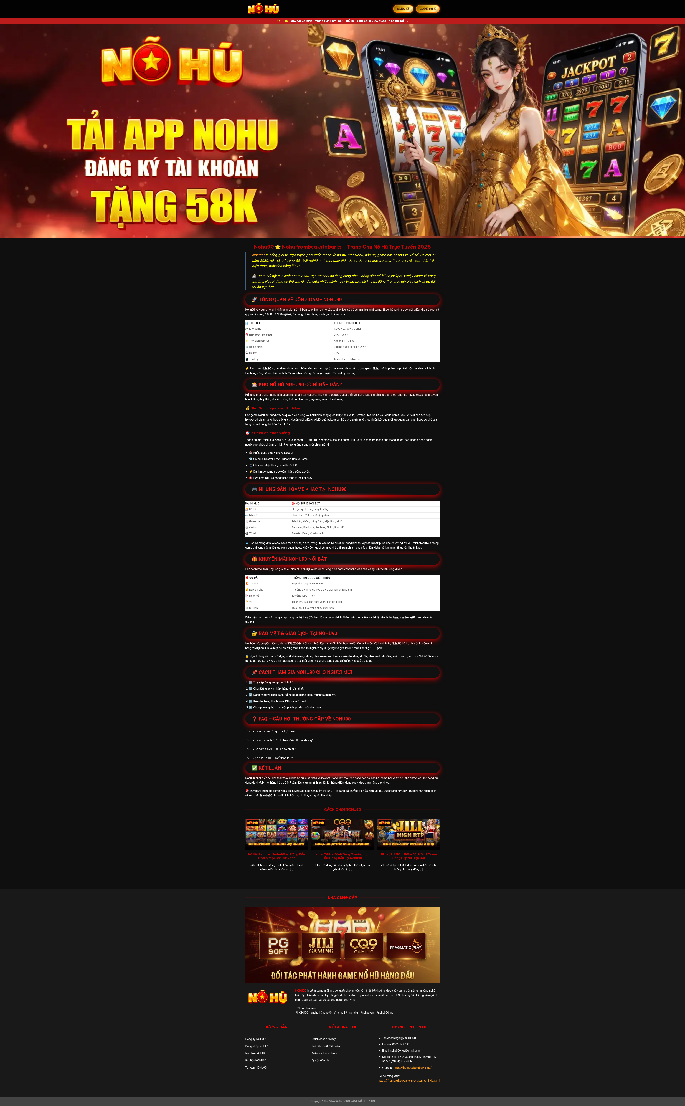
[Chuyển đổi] (248, 731)
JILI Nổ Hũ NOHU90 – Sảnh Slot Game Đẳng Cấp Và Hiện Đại (408, 856)
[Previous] (245, 848)
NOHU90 (282, 21)
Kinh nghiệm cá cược (371, 21)
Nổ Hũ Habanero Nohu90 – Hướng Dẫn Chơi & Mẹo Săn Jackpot (276, 856)
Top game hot (325, 21)
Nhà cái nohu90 (301, 21)
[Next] (439, 848)
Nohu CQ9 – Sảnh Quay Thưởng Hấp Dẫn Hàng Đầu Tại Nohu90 (342, 856)
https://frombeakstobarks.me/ (413, 1067)
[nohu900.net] (263, 9)
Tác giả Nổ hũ (398, 21)
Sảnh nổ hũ (346, 21)
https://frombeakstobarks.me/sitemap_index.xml (409, 1080)
